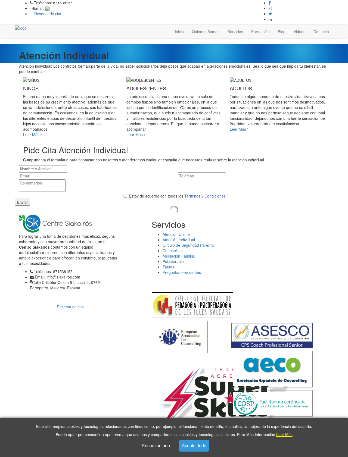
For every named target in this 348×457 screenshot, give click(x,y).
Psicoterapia (173, 261)
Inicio (179, 31)
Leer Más (284, 434)
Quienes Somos (205, 31)
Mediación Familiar (179, 256)
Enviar (22, 202)
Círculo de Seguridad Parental (189, 245)
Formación (260, 31)
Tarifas (168, 267)
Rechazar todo (156, 445)
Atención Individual (179, 239)
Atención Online (176, 234)
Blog (281, 31)
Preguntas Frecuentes (182, 272)
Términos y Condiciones (205, 196)
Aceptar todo (194, 445)
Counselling (173, 250)
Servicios (235, 31)
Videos (299, 31)
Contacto (321, 31)
